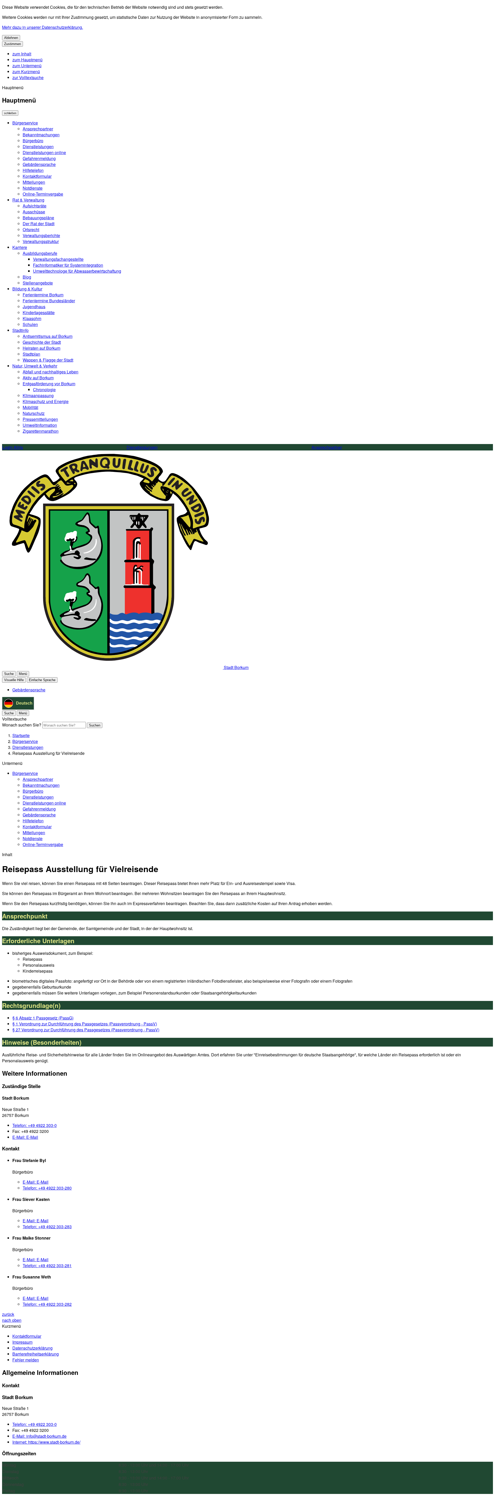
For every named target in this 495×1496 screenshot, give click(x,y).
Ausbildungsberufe (40, 253)
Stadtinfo (20, 330)
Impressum (22, 1342)
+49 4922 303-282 (47, 1304)
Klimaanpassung (38, 395)
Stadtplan (31, 354)
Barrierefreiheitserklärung (35, 1354)
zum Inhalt (21, 54)
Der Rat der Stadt (38, 224)
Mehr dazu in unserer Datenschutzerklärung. (42, 27)
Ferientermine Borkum (43, 295)
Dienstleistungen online (44, 152)
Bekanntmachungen (41, 135)
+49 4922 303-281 (47, 1265)
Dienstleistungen (38, 146)
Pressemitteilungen (40, 419)
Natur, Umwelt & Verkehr (34, 366)
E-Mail (25, 1137)
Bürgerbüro (33, 141)
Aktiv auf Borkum (38, 378)
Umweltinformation (40, 425)
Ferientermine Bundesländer (49, 301)
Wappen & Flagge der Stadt (48, 360)
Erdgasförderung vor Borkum (49, 384)
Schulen (30, 324)
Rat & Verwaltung (28, 200)
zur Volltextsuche (28, 77)
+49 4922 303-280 (47, 1188)
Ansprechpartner (38, 129)
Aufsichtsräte (34, 206)
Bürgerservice (25, 123)
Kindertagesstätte (39, 312)
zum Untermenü (27, 66)
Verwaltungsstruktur (41, 241)
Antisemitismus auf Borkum (47, 336)
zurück (8, 1314)
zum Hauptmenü (27, 60)
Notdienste (33, 188)
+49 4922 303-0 (34, 1125)
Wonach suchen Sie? (21, 725)
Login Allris (12, 447)
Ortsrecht (31, 229)
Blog (27, 277)
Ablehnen (11, 38)
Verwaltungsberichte (41, 235)
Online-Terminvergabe (43, 194)
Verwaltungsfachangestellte (58, 259)
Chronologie (44, 389)
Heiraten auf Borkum (41, 348)
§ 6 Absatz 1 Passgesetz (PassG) (42, 1018)
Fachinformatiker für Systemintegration (68, 265)
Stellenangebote (38, 283)
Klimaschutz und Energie (46, 401)
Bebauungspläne (38, 218)
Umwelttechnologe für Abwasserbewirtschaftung (77, 271)
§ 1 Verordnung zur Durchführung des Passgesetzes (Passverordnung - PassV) (84, 1024)
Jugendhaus (34, 307)
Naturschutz (34, 413)
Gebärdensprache (39, 164)
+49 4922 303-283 (47, 1227)
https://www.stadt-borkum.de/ (46, 1442)
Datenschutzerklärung (32, 1348)
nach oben (11, 1320)
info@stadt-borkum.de (39, 1436)
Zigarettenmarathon (41, 431)
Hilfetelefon (33, 170)
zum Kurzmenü (26, 71)
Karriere (19, 247)
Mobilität (30, 407)
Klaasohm (32, 318)
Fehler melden (25, 1360)
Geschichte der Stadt (42, 342)
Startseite (21, 735)
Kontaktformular (37, 176)
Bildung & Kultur (27, 289)
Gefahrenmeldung (39, 158)
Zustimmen (12, 44)
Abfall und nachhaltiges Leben (50, 372)
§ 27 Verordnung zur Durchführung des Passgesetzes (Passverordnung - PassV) (85, 1030)
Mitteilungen (34, 182)
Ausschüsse (34, 212)
